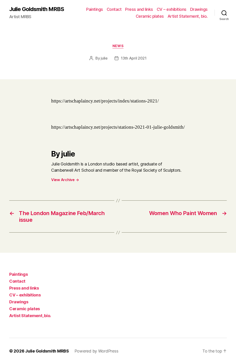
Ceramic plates (150, 16)
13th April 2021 (134, 58)
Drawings (199, 9)
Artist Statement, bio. (188, 16)
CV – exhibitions (171, 9)
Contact (114, 9)
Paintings (94, 9)
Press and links (139, 9)
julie (104, 58)
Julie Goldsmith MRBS (36, 9)
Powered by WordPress (96, 351)
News (118, 46)
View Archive (65, 179)
